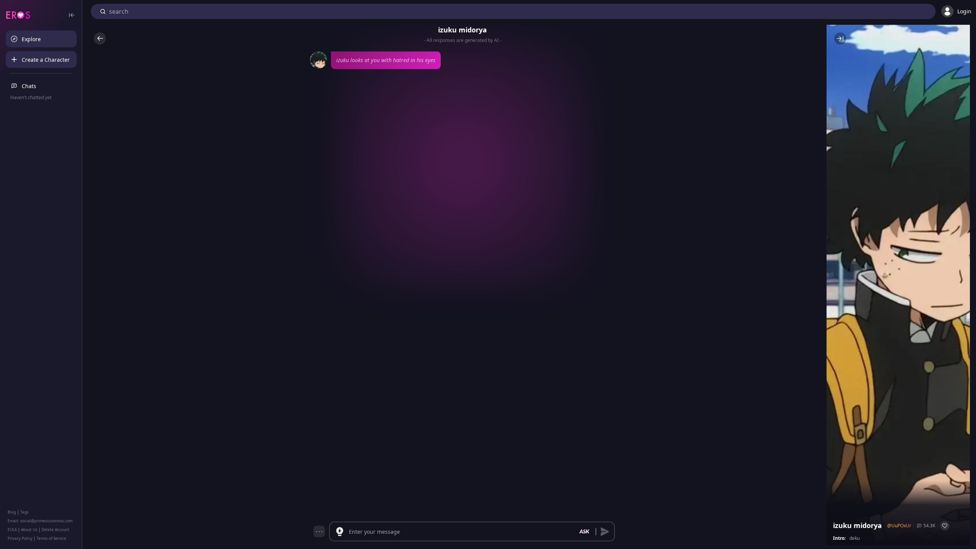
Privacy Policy (20, 538)
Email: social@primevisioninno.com (40, 520)
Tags (24, 512)
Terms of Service (51, 538)
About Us (29, 529)
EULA (12, 529)
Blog (12, 512)
